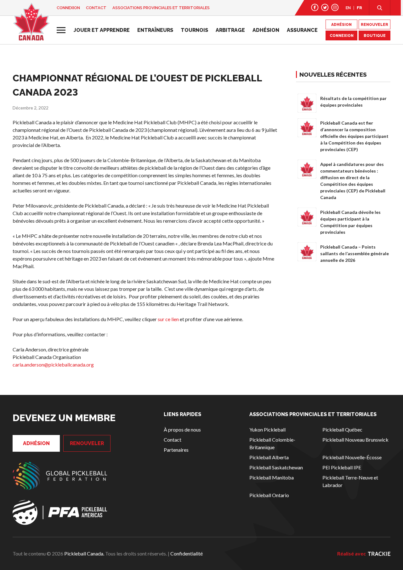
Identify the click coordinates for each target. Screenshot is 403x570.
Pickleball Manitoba (271, 477)
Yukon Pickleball (267, 429)
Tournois (194, 30)
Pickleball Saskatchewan (276, 467)
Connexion (68, 7)
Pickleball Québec (342, 429)
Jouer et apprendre (102, 30)
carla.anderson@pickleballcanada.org (53, 364)
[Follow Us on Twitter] (325, 7)
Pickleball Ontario (269, 495)
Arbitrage (230, 30)
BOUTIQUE (375, 35)
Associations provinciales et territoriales (161, 7)
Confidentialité (186, 553)
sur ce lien (168, 319)
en (348, 7)
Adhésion (266, 30)
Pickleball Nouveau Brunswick (355, 440)
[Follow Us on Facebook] (315, 7)
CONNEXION (342, 35)
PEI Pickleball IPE (341, 467)
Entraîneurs (155, 30)
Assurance (302, 30)
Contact (96, 7)
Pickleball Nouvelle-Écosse (352, 457)
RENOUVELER (374, 24)
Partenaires (176, 450)
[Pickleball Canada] (31, 21)
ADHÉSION (341, 24)
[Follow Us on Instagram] (335, 7)
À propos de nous (182, 429)
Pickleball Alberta (269, 457)
